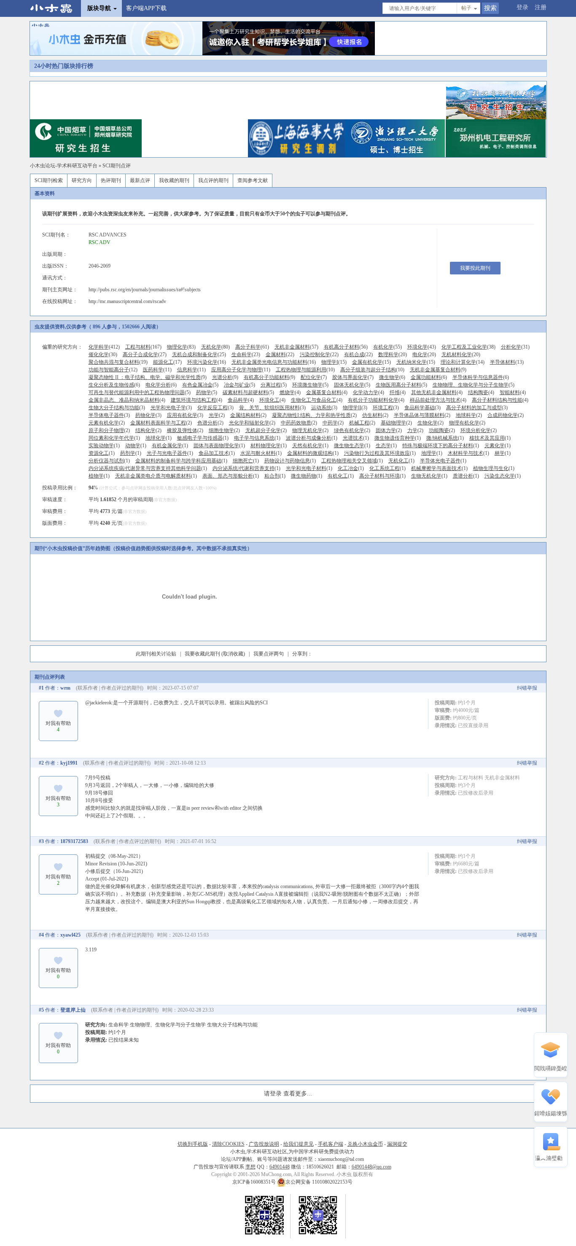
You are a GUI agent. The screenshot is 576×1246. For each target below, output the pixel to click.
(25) (199, 354)
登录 (522, 7)
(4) (290, 392)
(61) (252, 347)
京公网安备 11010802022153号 (319, 1182)
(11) (157, 370)
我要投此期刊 (475, 268)
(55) (387, 347)
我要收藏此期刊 (202, 654)
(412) (104, 347)
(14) (462, 362)
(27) (145, 354)
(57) (296, 347)
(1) (114, 438)
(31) (515, 347)
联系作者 (88, 688)
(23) (245, 354)
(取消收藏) (233, 654)
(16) (206, 362)
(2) (217, 415)
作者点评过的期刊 (121, 688)
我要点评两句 (268, 654)
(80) (215, 347)
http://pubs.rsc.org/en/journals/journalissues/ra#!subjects (145, 290)
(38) (468, 347)
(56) (346, 347)
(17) (167, 362)
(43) (421, 347)
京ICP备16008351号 (254, 1182)
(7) (314, 377)
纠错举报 (527, 688)
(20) (392, 354)
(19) (118, 362)
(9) (438, 370)
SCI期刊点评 (116, 166)
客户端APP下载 (146, 8)
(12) (113, 370)
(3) (117, 408)
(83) (181, 347)
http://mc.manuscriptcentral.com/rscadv (127, 301)
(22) (280, 354)
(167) (143, 347)
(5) (200, 385)
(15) (334, 362)
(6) (392, 377)
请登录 (273, 1093)
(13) (507, 362)
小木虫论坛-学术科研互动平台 (63, 166)
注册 (540, 7)
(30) (103, 354)
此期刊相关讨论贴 (156, 654)
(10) (305, 370)
